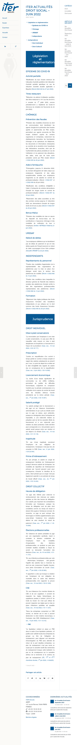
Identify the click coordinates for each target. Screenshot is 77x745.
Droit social (30, 17)
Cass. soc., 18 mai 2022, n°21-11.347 (38, 608)
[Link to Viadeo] (15, 46)
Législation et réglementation (38, 22)
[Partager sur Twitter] (32, 678)
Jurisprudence (33, 40)
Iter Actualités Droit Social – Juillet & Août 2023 (68, 42)
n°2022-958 (29, 182)
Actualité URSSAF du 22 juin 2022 (37, 251)
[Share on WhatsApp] (36, 678)
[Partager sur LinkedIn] (40, 678)
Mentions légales (31, 717)
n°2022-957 (48, 180)
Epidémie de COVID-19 (40, 25)
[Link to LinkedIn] (5, 46)
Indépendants (37, 36)
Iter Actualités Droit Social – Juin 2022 (39, 10)
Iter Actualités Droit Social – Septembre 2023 (68, 30)
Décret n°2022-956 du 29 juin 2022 (37, 309)
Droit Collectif (37, 46)
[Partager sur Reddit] (48, 678)
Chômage (35, 29)
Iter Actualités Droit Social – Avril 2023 (68, 72)
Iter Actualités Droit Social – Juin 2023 (68, 52)
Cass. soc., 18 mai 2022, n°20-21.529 (38, 583)
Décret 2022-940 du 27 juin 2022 (42, 89)
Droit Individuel (37, 43)
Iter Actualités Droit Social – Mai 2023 (68, 62)
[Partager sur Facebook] (28, 678)
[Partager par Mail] (52, 678)
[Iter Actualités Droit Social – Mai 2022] (1, 372)
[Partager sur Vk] (44, 678)
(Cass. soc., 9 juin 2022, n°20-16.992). (38, 370)
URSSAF (35, 33)
